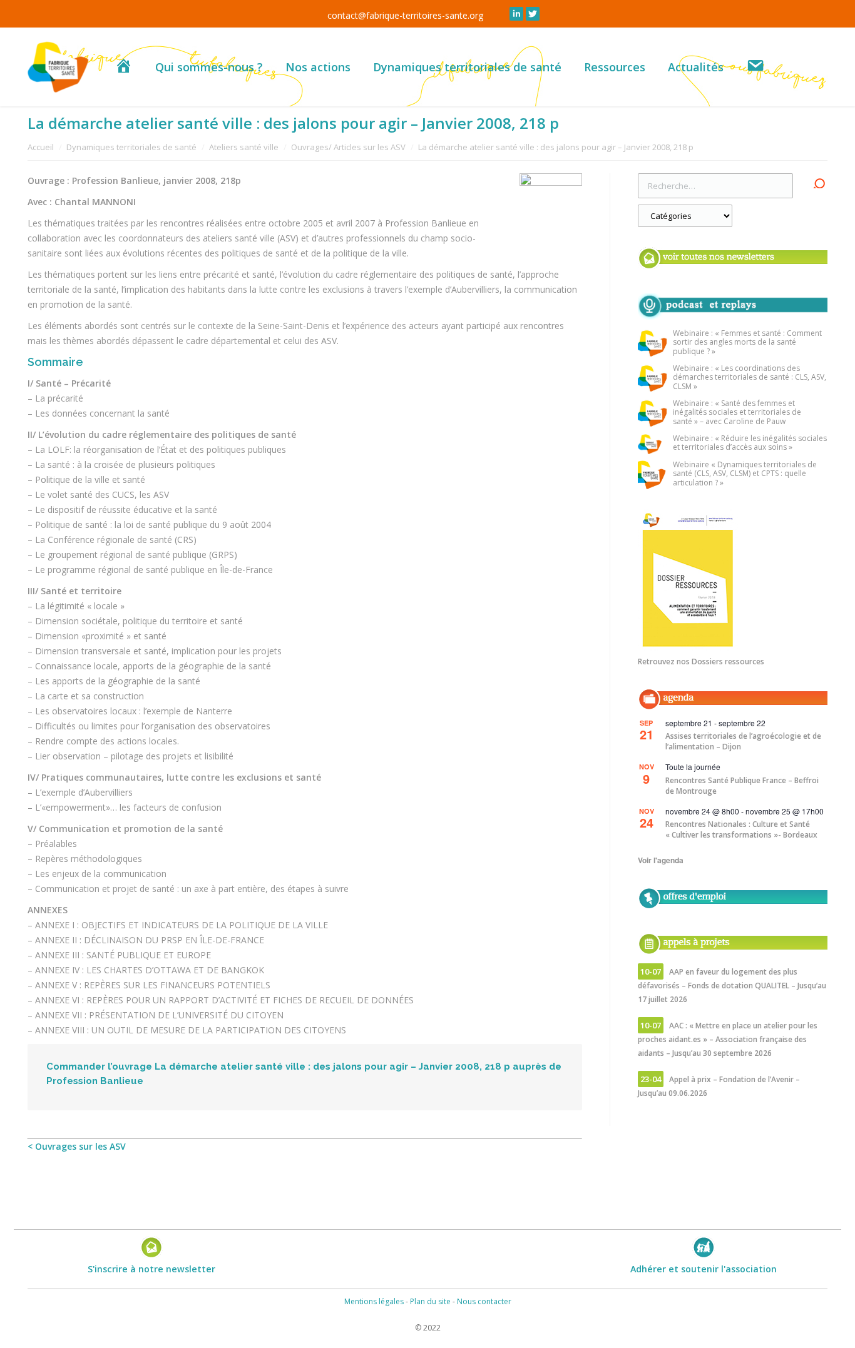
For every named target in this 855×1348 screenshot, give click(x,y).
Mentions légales (374, 1301)
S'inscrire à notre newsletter (151, 1269)
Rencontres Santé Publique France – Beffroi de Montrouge (742, 785)
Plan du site (430, 1301)
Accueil (41, 147)
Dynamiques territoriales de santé (131, 147)
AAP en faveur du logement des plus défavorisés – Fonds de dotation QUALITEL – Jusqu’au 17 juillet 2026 (732, 985)
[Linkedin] (516, 14)
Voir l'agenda (660, 860)
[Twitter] (533, 14)
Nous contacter (484, 1301)
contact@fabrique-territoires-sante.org (405, 15)
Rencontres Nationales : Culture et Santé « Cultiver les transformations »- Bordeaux (741, 829)
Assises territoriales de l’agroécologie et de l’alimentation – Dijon (743, 741)
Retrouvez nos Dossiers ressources (701, 661)
